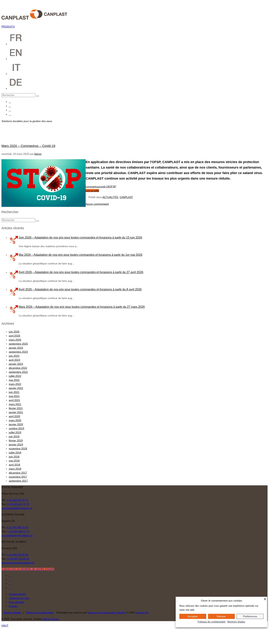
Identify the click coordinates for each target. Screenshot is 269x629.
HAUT (4, 625)
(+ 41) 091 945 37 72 (18, 531)
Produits (13, 606)
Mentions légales (12, 612)
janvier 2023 (16, 363)
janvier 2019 (16, 444)
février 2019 (16, 440)
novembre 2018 (18, 448)
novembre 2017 (18, 476)
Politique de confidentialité (211, 621)
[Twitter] (10, 106)
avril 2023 (14, 359)
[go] (37, 96)
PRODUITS (8, 26)
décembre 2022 (18, 367)
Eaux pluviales (16, 602)
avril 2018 (14, 464)
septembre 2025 (18, 343)
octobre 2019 (16, 428)
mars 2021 (15, 404)
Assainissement (17, 594)
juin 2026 (14, 331)
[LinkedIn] (10, 114)
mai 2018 (14, 460)
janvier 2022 (16, 388)
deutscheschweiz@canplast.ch (17, 562)
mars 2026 (15, 339)
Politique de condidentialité (39, 612)
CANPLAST (126, 197)
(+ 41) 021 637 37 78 (18, 504)
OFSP (112, 186)
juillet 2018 (15, 452)
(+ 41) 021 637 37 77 (17, 500)
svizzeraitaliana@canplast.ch (17, 535)
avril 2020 (14, 416)
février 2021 (16, 408)
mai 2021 (14, 396)
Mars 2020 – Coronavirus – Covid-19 (28, 146)
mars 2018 (15, 468)
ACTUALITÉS (110, 197)
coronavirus (92, 186)
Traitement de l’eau (19, 598)
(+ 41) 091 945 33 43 (17, 527)
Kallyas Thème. (50, 619)
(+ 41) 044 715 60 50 (17, 554)
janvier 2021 (16, 412)
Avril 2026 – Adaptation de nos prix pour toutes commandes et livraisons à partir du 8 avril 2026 (80, 289)
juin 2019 (14, 436)
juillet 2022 (15, 376)
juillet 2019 (15, 432)
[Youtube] (10, 110)
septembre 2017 (18, 480)
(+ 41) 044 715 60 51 (18, 558)
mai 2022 (14, 380)
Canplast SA (142, 612)
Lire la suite (92, 190)
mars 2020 (15, 420)
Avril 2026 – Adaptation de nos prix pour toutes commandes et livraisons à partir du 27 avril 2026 (81, 272)
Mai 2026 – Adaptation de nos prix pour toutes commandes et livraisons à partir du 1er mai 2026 (80, 254)
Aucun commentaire (97, 203)
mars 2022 (15, 384)
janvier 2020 (16, 424)
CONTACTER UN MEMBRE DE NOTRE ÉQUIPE (27, 569)
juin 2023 (14, 355)
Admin (38, 153)
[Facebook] (10, 101)
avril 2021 (14, 400)
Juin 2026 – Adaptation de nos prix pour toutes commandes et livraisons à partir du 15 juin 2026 (80, 237)
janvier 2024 (16, 347)
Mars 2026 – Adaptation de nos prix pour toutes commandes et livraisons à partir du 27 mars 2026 (82, 306)
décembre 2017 (18, 472)
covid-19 (104, 186)
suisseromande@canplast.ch (16, 508)
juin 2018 (14, 456)
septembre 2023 (18, 351)
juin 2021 (14, 392)
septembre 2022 (18, 371)
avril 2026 (14, 335)
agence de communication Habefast (107, 612)
